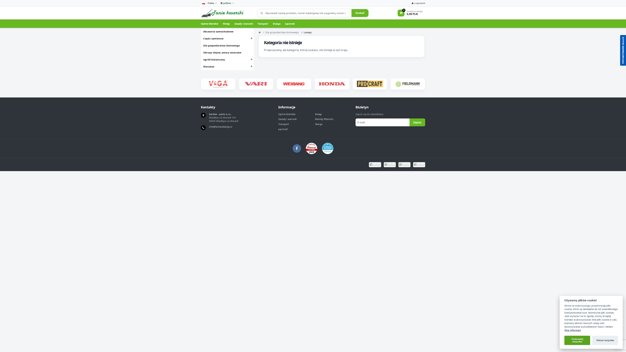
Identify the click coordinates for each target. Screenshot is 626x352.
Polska (211, 3)
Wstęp (226, 23)
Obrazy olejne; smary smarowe (222, 52)
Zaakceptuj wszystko (577, 340)
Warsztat (208, 66)
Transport (263, 23)
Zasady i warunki (243, 23)
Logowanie (419, 3)
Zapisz (417, 122)
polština (227, 3)
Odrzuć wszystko (605, 340)
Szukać (360, 13)
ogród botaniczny (214, 59)
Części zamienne (213, 38)
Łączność (290, 23)
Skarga (276, 23)
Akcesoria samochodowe (218, 31)
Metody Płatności (324, 119)
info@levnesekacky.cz (220, 126)
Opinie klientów (209, 23)
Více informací (572, 330)
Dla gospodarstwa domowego (221, 45)
